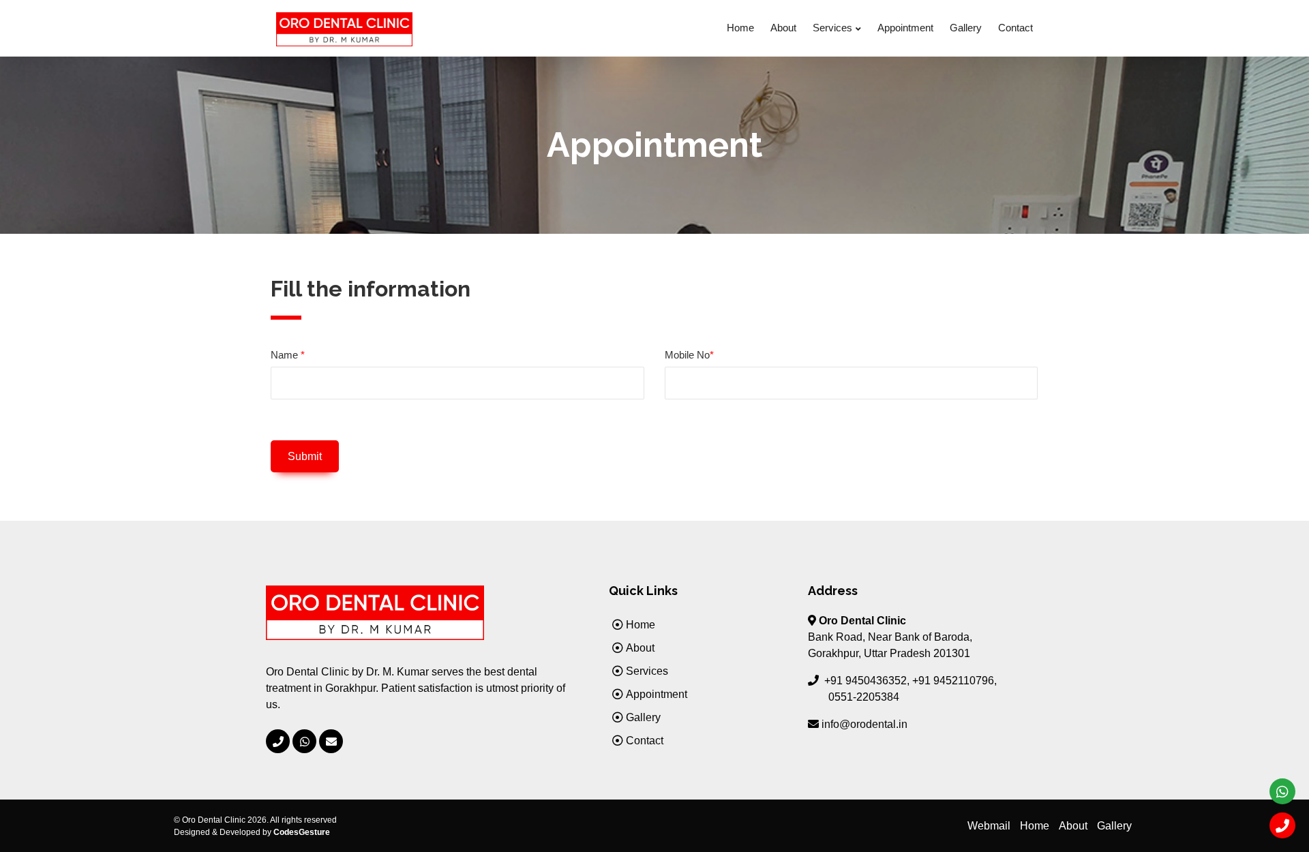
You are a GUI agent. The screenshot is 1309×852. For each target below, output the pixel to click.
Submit (305, 456)
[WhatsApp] (304, 741)
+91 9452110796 (953, 680)
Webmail (988, 826)
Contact (1015, 27)
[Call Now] (278, 741)
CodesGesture (301, 832)
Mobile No (689, 355)
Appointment (905, 27)
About (783, 27)
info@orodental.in (864, 724)
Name (288, 355)
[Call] (1282, 825)
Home (740, 27)
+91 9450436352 (865, 680)
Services (832, 27)
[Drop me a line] (331, 741)
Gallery (966, 27)
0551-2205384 (863, 697)
